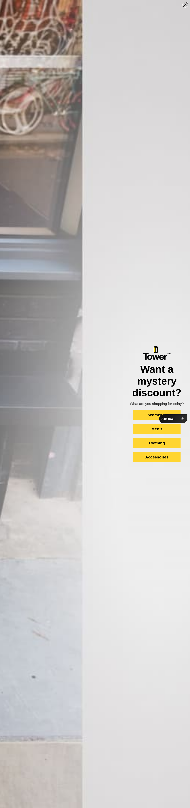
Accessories (157, 457)
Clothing (157, 443)
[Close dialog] (185, 4)
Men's (157, 429)
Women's (157, 415)
